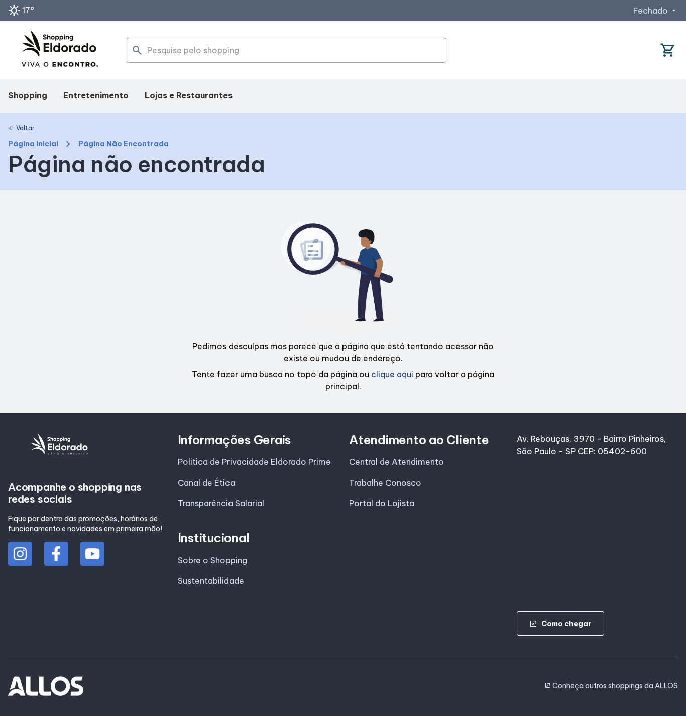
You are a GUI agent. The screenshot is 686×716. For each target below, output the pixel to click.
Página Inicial (33, 144)
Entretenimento (96, 95)
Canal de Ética (206, 483)
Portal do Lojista (381, 503)
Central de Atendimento (396, 462)
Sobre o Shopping (212, 560)
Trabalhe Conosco (385, 483)
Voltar (21, 128)
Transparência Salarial (221, 503)
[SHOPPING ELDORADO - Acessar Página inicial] (59, 50)
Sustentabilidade (211, 581)
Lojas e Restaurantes (189, 95)
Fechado (655, 11)
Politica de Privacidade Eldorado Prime (254, 462)
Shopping (27, 95)
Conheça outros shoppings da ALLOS (611, 685)
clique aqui (392, 374)
